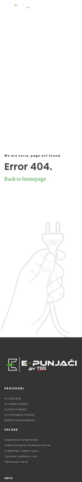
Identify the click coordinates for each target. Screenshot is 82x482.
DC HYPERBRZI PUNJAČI (19, 414)
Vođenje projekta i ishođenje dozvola (27, 445)
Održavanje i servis (16, 461)
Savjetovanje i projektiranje (21, 439)
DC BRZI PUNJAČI (15, 409)
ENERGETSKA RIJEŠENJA (19, 420)
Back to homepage (25, 179)
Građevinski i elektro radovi (21, 450)
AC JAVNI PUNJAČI (16, 404)
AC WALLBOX (12, 398)
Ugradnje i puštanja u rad (20, 456)
